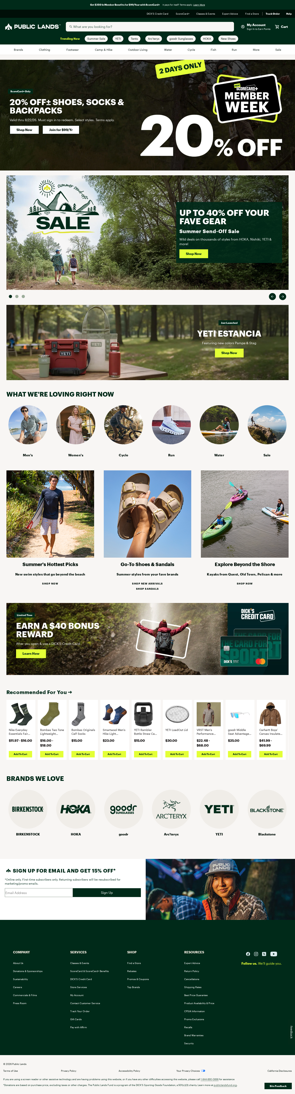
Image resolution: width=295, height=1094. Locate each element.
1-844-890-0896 (210, 1079)
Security (189, 1043)
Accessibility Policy (129, 1070)
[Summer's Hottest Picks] (50, 556)
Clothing (45, 49)
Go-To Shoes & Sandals (147, 564)
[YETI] (219, 827)
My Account (76, 995)
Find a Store (252, 13)
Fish (213, 49)
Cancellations (191, 979)
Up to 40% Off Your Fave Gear (224, 217)
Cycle (191, 49)
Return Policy (191, 971)
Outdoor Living (138, 49)
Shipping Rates (192, 987)
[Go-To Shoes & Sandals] (147, 556)
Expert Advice (230, 13)
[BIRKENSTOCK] (27, 827)
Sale (278, 49)
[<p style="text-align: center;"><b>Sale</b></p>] (267, 443)
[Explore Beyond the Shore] (245, 556)
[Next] (282, 296)
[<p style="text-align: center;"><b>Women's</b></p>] (75, 443)
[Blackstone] (267, 827)
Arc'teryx (171, 834)
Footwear (72, 49)
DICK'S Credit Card (158, 13)
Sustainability (20, 979)
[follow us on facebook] (250, 953)
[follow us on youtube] (274, 953)
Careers (17, 987)
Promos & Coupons (138, 979)
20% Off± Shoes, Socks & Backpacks (67, 106)
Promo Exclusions (194, 1019)
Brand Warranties (193, 1035)
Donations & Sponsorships (28, 971)
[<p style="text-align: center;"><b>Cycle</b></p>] (123, 443)
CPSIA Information (194, 1011)
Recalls (188, 1027)
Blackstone (267, 834)
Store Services (78, 987)
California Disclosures (280, 1070)
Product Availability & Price (199, 1003)
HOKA (76, 834)
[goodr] (123, 827)
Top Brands (133, 987)
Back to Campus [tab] (16, 296)
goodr (123, 834)
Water (168, 49)
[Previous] (272, 296)
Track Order (273, 13)
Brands (19, 49)
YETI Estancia (229, 333)
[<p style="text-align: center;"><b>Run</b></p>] (171, 443)
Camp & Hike (104, 49)
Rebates (131, 971)
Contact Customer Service (85, 1003)
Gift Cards (76, 1019)
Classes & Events (206, 13)
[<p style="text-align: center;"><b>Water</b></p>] (219, 443)
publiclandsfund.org (225, 1085)
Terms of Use (10, 1070)
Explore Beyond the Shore (245, 564)
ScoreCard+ (183, 13)
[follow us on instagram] (258, 953)
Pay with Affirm (78, 1027)
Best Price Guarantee (196, 995)
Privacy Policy (68, 1070)
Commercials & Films (25, 995)
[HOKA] (75, 827)
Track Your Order (80, 1011)
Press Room (19, 1003)
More (256, 49)
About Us (18, 963)
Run (234, 49)
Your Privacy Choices (188, 1070)
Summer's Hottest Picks (50, 564)
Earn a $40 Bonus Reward (57, 630)
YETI (219, 834)
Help (289, 13)
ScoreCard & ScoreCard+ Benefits (89, 971)
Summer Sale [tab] (10, 296)
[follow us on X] (266, 953)
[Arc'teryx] (171, 827)
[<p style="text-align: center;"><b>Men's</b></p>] (27, 443)
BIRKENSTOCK (28, 834)
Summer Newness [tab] (23, 296)
